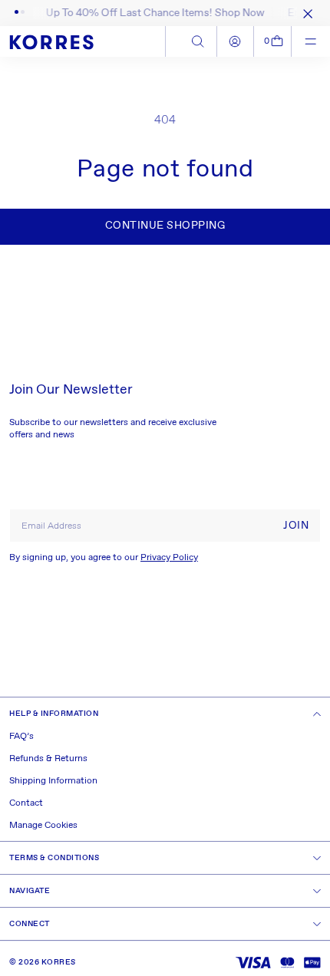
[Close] (305, 13)
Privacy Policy (169, 558)
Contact (26, 803)
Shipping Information (53, 781)
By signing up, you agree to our (103, 558)
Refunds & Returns (48, 759)
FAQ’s (21, 736)
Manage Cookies (43, 825)
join (296, 526)
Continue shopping (165, 225)
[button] (273, 41)
